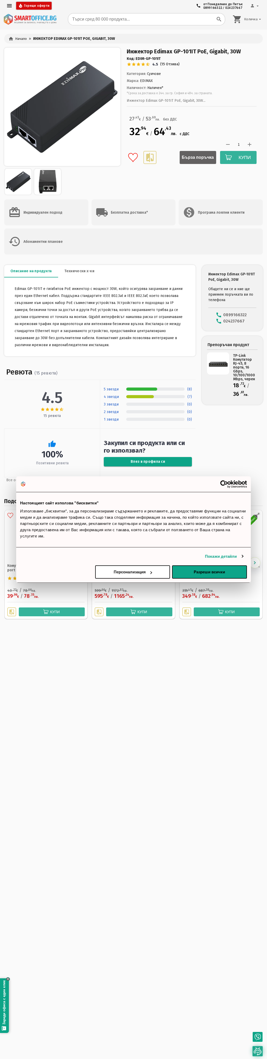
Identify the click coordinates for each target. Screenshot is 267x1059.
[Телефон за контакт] (257, 1037)
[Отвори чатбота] (257, 1051)
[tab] (31, 271)
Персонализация (130, 572)
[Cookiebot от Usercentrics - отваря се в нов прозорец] (224, 484)
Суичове (154, 74)
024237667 (233, 8)
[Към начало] (30, 19)
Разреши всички (209, 572)
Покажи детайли (221, 556)
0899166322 (212, 8)
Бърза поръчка (198, 157)
